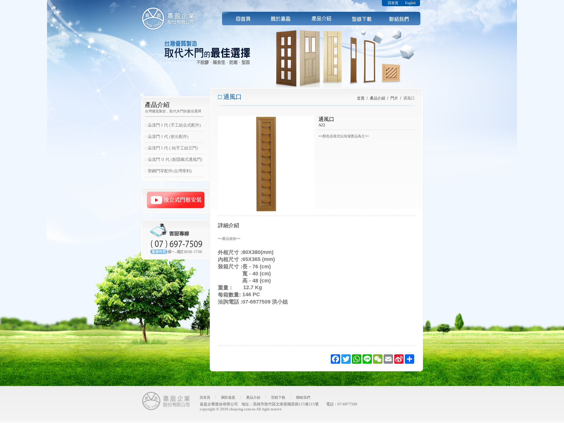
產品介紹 (321, 18)
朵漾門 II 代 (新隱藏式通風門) (175, 159)
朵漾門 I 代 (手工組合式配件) (174, 125)
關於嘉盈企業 (281, 18)
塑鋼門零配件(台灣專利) (170, 171)
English (410, 3)
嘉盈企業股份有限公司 (168, 18)
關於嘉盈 (228, 397)
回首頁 (242, 18)
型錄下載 (361, 18)
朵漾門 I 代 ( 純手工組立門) (173, 148)
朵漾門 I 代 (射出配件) (168, 136)
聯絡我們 (400, 18)
